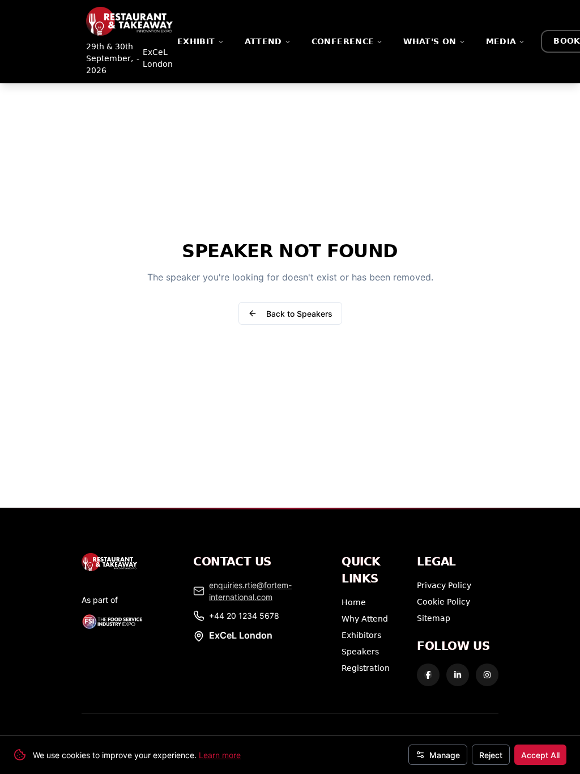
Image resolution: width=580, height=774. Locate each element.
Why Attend (365, 618)
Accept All (540, 755)
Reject (490, 755)
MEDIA (501, 41)
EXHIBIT (196, 41)
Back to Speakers (299, 313)
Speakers (360, 651)
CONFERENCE (343, 41)
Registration (366, 668)
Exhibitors (361, 635)
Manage (444, 755)
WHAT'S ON (429, 41)
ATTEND (263, 41)
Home (354, 602)
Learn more (220, 755)
